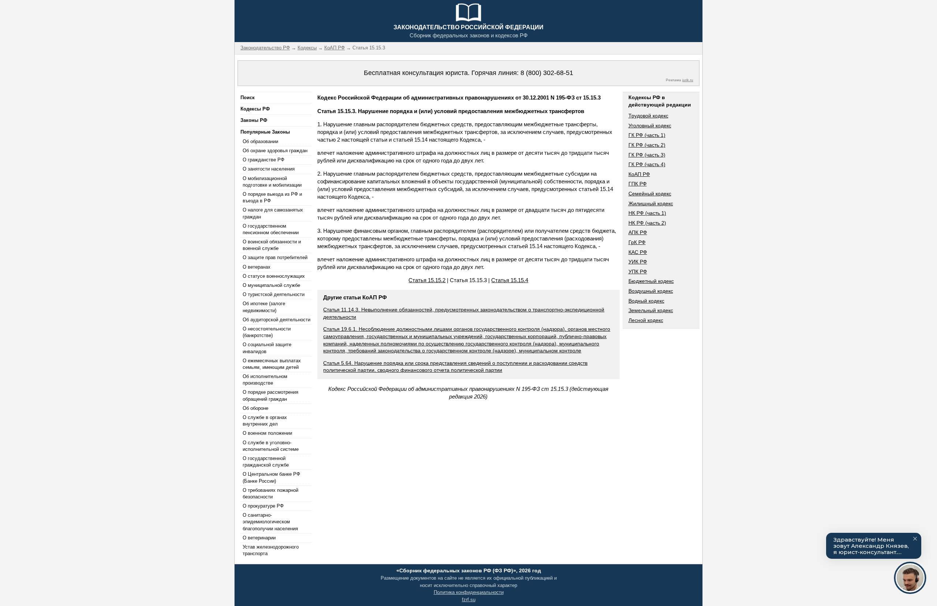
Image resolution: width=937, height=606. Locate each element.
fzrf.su (468, 599)
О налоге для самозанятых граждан (273, 213)
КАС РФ (637, 252)
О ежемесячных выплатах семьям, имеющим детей (272, 364)
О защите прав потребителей (275, 257)
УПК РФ (637, 271)
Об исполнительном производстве (265, 380)
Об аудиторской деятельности (276, 319)
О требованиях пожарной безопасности (270, 493)
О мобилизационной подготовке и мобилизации (272, 182)
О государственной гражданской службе (266, 462)
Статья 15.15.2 (426, 280)
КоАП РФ (639, 174)
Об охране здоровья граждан (275, 150)
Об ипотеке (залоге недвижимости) (264, 307)
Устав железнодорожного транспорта (271, 550)
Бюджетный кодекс (651, 281)
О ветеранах (256, 267)
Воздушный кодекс (650, 291)
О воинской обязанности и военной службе (272, 245)
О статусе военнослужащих (274, 276)
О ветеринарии (259, 537)
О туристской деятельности (274, 294)
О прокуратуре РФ (263, 506)
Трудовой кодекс (648, 116)
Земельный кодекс (650, 310)
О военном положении (267, 433)
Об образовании (260, 141)
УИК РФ (637, 262)
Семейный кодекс (649, 194)
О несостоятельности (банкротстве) (267, 332)
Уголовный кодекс (649, 125)
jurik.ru (687, 80)
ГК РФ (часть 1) (646, 135)
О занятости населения (269, 169)
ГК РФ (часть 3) (646, 155)
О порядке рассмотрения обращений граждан (270, 395)
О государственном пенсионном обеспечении (271, 229)
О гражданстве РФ (263, 159)
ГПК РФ (637, 184)
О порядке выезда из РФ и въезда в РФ (272, 197)
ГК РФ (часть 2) (646, 145)
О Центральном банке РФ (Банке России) (271, 477)
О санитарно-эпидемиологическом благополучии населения (270, 521)
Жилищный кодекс (650, 203)
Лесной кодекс (645, 320)
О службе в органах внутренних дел (265, 421)
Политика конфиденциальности (469, 592)
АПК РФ (637, 232)
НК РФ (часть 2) (647, 223)
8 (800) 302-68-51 (546, 72)
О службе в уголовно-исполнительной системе (271, 446)
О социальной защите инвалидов (267, 348)
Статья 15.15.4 (509, 280)
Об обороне (255, 408)
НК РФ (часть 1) (647, 213)
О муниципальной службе (271, 285)
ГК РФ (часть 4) (646, 164)
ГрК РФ (637, 242)
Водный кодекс (646, 301)
